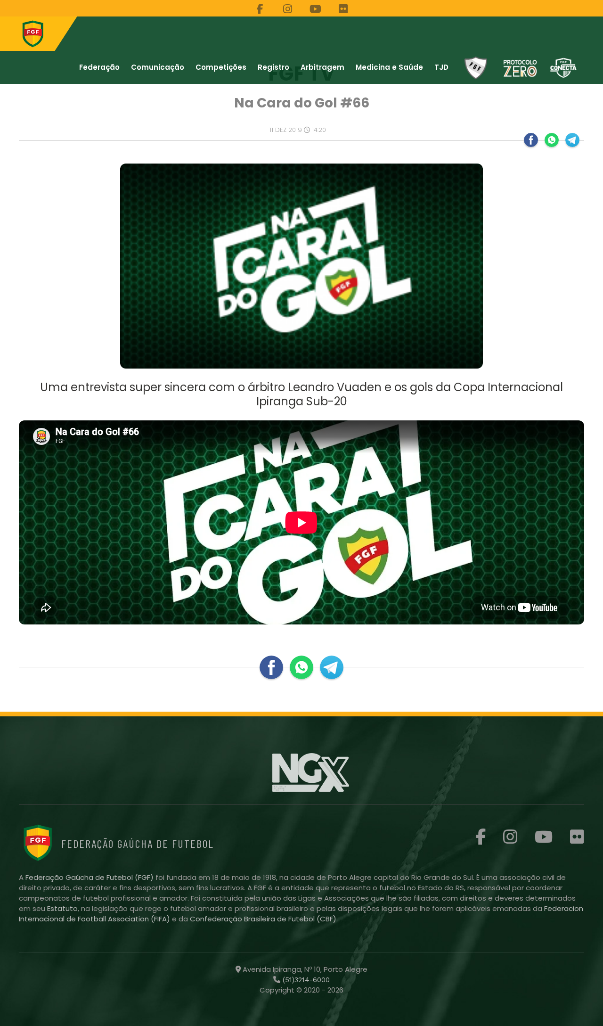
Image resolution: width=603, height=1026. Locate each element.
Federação (99, 67)
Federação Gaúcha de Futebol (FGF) (90, 877)
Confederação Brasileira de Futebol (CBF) (263, 919)
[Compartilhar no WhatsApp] (552, 140)
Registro (273, 67)
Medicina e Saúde (389, 67)
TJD (441, 67)
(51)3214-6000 (305, 980)
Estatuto (62, 908)
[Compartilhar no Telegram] (572, 140)
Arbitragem (322, 67)
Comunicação (157, 67)
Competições (221, 67)
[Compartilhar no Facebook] (531, 140)
